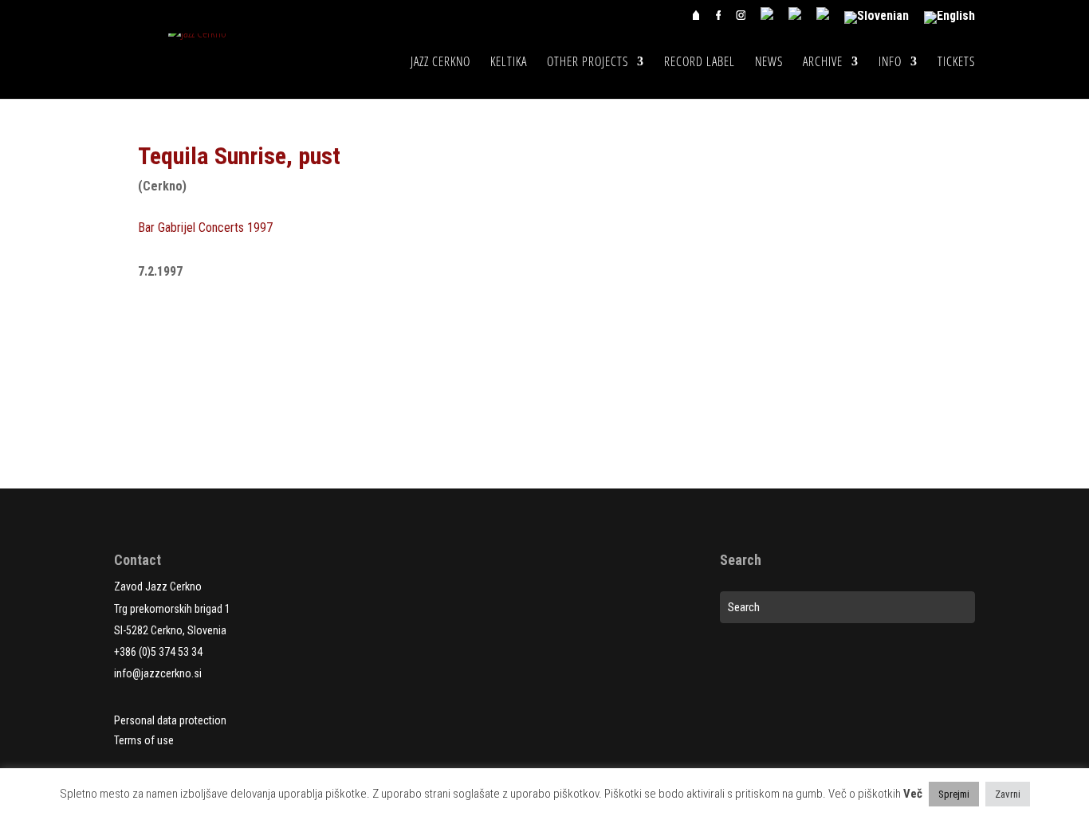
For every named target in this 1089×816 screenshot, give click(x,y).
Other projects (587, 63)
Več (912, 794)
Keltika (508, 63)
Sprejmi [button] (953, 794)
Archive (823, 63)
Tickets (956, 63)
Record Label (699, 63)
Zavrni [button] (1007, 794)
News (769, 63)
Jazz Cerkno (440, 63)
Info (890, 63)
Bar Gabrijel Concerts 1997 (205, 227)
